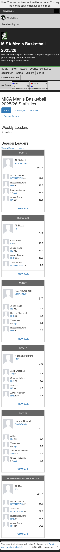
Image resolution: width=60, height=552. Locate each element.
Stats (19, 73)
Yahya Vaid (15, 320)
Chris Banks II (16, 240)
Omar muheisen (17, 378)
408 (12, 373)
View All (23, 208)
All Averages (19, 110)
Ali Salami (20, 160)
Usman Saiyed (23, 421)
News (14, 68)
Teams (23, 68)
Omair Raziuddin (18, 457)
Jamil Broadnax (17, 370)
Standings (7, 73)
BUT (12, 381)
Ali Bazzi (19, 225)
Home (4, 68)
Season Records (11, 116)
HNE (12, 185)
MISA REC (12, 17)
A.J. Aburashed (17, 175)
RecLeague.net (8, 10)
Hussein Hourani (18, 182)
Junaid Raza (16, 197)
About (40, 73)
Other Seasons (10, 77)
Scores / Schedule (40, 68)
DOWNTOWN (16, 178)
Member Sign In (10, 24)
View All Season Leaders (12, 148)
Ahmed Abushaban (19, 450)
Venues (30, 73)
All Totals (34, 110)
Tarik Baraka (16, 262)
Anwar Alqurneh (17, 255)
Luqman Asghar (17, 189)
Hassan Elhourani (18, 313)
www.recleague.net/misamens (15, 60)
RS (11, 200)
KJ (11, 243)
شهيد (15, 192)
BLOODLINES (21, 163)
